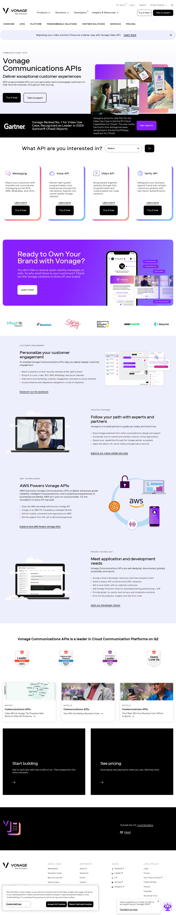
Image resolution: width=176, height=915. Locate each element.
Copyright (148, 891)
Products (42, 12)
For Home (120, 5)
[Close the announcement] (171, 35)
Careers (83, 882)
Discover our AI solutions (34, 392)
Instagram (118, 887)
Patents (147, 887)
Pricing (130, 24)
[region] (50, 898)
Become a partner (55, 878)
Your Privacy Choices (152, 878)
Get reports (146, 125)
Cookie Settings (150, 882)
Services (115, 24)
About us (83, 869)
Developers (80, 12)
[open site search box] (172, 5)
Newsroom (84, 873)
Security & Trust (150, 896)
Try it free (11, 97)
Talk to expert (163, 13)
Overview (8, 24)
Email (127, 832)
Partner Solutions (93, 24)
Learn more (130, 35)
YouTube (117, 882)
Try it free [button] (143, 13)
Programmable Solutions (62, 24)
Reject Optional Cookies (80, 904)
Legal (146, 869)
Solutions (60, 12)
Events (82, 878)
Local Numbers (145, 825)
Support (142, 5)
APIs (22, 24)
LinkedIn (117, 873)
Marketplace (53, 869)
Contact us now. (129, 909)
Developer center (55, 873)
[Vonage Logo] (15, 11)
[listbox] (123, 148)
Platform (36, 24)
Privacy (147, 873)
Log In (132, 5)
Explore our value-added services (109, 453)
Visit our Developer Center (105, 605)
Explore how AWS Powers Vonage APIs (40, 526)
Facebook (118, 869)
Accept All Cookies (56, 904)
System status (54, 882)
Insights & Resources (104, 12)
